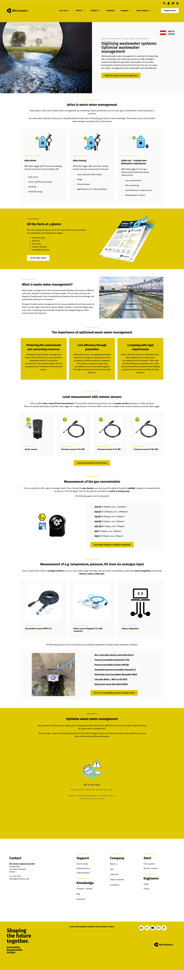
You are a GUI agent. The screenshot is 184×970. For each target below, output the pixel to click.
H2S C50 (98, 526)
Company (124, 11)
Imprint (91, 927)
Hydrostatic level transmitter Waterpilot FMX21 (116, 674)
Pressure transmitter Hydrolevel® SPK (112, 660)
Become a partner (151, 868)
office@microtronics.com (19, 879)
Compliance (114, 885)
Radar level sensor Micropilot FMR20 (111, 684)
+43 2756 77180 (15, 876)
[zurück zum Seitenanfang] (169, 956)
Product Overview (117, 880)
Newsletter (80, 899)
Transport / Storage (84, 889)
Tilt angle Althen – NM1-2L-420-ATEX (111, 679)
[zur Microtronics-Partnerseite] (168, 3)
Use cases (63, 11)
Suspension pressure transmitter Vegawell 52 (115, 669)
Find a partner (149, 864)
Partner (79, 11)
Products (94, 11)
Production (114, 874)
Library (146, 889)
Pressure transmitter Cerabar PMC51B (112, 664)
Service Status (82, 864)
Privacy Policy (101, 927)
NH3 (96, 531)
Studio (146, 884)
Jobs (111, 869)
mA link (131, 488)
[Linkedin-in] (141, 927)
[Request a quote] (177, 3)
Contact (111, 927)
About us (113, 864)
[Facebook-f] (163, 927)
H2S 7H (98, 507)
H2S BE (98, 511)
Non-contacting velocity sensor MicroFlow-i (114, 655)
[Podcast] (147, 927)
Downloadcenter (82, 868)
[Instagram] (158, 927)
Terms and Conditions (78, 927)
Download (110, 11)
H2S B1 (98, 516)
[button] (164, 3)
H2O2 (97, 536)
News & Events (142, 11)
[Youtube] (152, 927)
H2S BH (98, 521)
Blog (78, 894)
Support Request (83, 873)
